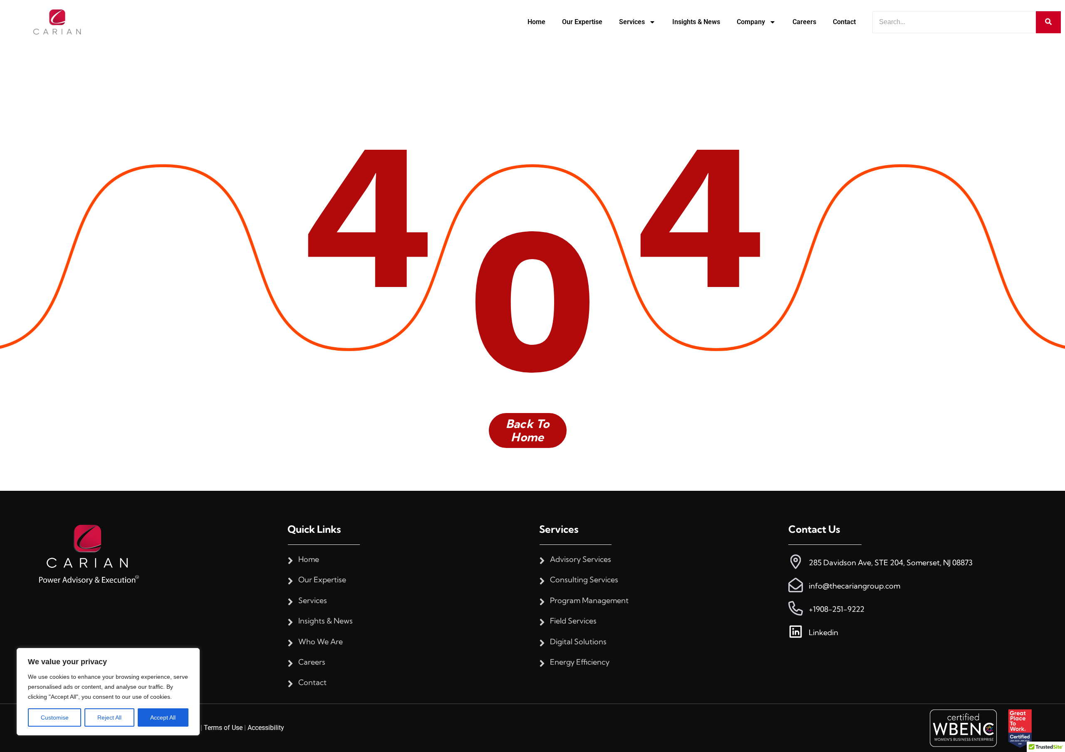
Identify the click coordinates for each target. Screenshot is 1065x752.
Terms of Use (223, 728)
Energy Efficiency (579, 662)
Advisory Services (580, 559)
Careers (804, 22)
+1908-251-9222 (836, 609)
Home (536, 22)
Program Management (589, 601)
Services (632, 22)
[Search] (1048, 22)
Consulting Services (584, 580)
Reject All (109, 717)
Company (751, 22)
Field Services (573, 621)
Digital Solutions (578, 642)
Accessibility (266, 728)
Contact (844, 22)
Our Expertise (582, 22)
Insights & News (696, 22)
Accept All (163, 717)
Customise (55, 717)
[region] (108, 691)
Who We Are (320, 642)
